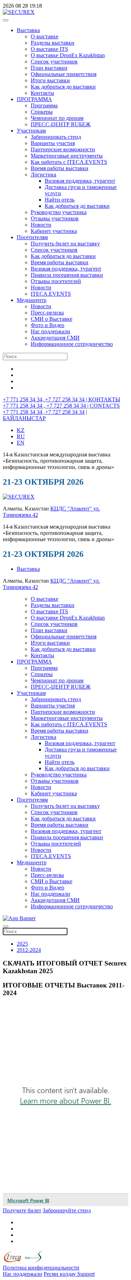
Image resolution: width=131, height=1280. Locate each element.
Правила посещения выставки (67, 275)
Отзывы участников (55, 218)
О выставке (44, 36)
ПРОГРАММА (34, 99)
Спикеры (42, 112)
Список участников (54, 62)
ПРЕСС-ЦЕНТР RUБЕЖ (60, 124)
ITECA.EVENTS (51, 294)
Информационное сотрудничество (72, 344)
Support (86, 1274)
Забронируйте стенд (67, 1210)
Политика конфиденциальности (41, 1268)
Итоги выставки (50, 80)
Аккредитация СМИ (55, 338)
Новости (41, 225)
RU (21, 436)
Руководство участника (59, 212)
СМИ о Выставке (51, 319)
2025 (22, 944)
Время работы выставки (59, 168)
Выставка (28, 30)
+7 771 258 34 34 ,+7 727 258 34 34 (44, 412)
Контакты (42, 93)
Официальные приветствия (63, 74)
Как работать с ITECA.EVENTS (69, 162)
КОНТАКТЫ (104, 399)
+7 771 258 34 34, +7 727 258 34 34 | (45, 399)
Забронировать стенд (56, 137)
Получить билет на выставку (65, 244)
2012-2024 (29, 950)
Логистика (43, 174)
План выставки (49, 68)
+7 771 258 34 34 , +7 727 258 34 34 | (46, 406)
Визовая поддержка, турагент (80, 181)
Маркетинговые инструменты (67, 156)
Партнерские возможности (63, 149)
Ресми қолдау (60, 1274)
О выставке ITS (49, 49)
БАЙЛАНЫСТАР (24, 418)
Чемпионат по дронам (57, 118)
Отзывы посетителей (56, 281)
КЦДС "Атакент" (71, 509)
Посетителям (32, 237)
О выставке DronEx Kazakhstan (68, 55)
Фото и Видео (47, 325)
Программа (44, 105)
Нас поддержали (50, 331)
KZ (20, 430)
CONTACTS (105, 406)
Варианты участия (53, 143)
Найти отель (59, 200)
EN (20, 443)
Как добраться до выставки (63, 87)
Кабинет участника (54, 231)
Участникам (31, 131)
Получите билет (22, 1210)
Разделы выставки (52, 43)
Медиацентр (31, 300)
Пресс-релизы (47, 313)
